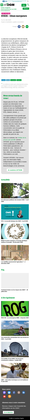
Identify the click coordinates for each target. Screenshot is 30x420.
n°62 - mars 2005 (6, 13)
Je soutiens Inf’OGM (15, 170)
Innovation (13, 80)
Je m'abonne (8, 412)
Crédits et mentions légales (16, 418)
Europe (3, 80)
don (24, 5)
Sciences (19, 80)
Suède (7, 80)
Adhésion (26, 8)
